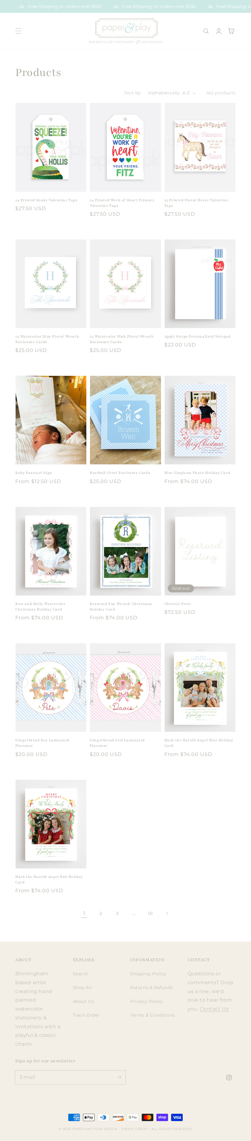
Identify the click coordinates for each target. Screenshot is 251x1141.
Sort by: (133, 93)
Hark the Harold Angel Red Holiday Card (49, 879)
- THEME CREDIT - (135, 1129)
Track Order (86, 1015)
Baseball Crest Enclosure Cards (120, 472)
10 (150, 913)
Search (81, 974)
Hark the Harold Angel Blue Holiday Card (198, 743)
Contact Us (214, 1009)
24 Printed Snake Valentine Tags (46, 200)
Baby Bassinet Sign (33, 472)
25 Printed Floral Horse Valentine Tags (196, 203)
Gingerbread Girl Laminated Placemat (117, 743)
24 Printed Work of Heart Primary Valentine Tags (122, 203)
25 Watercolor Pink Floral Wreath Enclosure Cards (122, 339)
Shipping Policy (148, 974)
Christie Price (177, 603)
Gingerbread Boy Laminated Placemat (42, 743)
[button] (18, 31)
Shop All (82, 987)
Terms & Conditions (152, 1015)
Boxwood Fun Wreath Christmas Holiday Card (121, 606)
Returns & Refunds (151, 987)
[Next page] (167, 913)
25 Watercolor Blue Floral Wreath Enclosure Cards (47, 339)
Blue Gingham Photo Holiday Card (197, 472)
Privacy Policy (146, 1001)
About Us (83, 1001)
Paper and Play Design (95, 1129)
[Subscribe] (119, 1077)
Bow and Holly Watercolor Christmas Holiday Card (40, 606)
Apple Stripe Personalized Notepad (197, 336)
